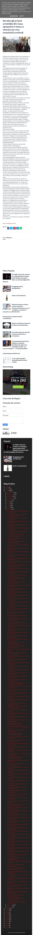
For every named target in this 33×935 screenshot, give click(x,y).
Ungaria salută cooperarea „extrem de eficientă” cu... (18, 548)
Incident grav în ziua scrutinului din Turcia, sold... (17, 518)
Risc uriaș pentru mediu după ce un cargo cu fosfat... (17, 885)
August (9, 500)
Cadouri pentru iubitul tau (11, 353)
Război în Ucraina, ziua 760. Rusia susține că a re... (16, 612)
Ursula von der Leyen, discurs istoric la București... (18, 845)
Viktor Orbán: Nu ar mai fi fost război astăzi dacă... (17, 798)
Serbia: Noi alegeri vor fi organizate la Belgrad (17, 882)
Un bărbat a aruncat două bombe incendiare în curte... (16, 707)
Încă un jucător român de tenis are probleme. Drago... (16, 740)
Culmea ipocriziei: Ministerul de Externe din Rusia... (16, 542)
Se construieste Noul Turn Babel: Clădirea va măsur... (16, 653)
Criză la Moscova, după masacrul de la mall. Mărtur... (17, 606)
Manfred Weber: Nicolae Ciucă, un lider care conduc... (18, 851)
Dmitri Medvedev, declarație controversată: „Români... (15, 734)
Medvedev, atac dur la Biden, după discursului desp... (16, 814)
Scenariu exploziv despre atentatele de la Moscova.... (18, 562)
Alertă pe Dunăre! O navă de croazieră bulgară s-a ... (18, 528)
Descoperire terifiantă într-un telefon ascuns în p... (17, 599)
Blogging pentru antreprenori (17, 287)
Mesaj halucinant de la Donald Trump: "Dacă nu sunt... (17, 717)
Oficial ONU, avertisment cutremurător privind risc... (18, 686)
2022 (7, 910)
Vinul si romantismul (19, 295)
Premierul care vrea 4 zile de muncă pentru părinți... (17, 673)
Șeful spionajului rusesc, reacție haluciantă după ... (16, 858)
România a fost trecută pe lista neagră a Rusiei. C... (18, 697)
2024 (7, 491)
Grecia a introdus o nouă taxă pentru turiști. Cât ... (17, 875)
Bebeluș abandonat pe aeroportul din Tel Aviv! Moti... (17, 821)
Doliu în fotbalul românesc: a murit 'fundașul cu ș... (16, 855)
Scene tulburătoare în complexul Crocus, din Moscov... (16, 623)
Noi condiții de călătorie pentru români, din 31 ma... (18, 586)
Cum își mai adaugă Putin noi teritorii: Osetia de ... (17, 713)
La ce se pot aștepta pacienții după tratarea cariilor (19, 360)
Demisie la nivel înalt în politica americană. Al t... (15, 865)
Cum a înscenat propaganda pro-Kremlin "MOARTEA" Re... (16, 683)
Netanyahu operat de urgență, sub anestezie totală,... (16, 515)
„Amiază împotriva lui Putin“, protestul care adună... (17, 700)
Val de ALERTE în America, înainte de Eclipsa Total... (17, 656)
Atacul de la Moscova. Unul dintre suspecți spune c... (16, 616)
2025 (7, 489)
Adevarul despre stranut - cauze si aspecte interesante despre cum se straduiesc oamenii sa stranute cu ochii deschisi (16, 308)
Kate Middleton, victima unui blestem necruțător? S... (17, 572)
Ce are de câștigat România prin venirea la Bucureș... (16, 868)
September (10, 498)
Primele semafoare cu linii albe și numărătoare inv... (16, 646)
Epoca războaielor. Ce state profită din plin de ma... (18, 801)
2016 (7, 921)
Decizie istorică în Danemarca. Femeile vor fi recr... (18, 750)
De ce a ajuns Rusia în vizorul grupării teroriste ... (17, 609)
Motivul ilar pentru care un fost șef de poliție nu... (17, 666)
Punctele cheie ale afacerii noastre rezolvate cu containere (21, 334)
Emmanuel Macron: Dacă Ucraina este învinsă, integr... (17, 744)
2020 (7, 914)
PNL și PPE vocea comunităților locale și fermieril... (18, 848)
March (9, 509)
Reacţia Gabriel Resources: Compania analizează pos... (17, 811)
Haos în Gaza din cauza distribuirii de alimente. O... (17, 522)
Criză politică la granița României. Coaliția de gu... (16, 579)
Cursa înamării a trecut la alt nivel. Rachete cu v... (16, 791)
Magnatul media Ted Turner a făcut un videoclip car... (18, 639)
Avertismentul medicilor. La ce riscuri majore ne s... (17, 737)
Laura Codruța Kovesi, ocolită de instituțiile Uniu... (16, 680)
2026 (7, 487)
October (9, 496)
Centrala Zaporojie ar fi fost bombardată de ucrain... (15, 757)
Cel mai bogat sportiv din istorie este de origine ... (17, 747)
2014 (7, 925)
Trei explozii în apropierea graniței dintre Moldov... (16, 538)
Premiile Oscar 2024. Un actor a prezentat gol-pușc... (16, 804)
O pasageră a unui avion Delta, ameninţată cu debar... (15, 535)
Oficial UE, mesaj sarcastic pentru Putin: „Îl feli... (16, 730)
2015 (7, 923)
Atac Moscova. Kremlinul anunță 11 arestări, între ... (17, 633)
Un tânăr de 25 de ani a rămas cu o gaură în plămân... (16, 720)
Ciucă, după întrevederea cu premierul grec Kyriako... (18, 835)
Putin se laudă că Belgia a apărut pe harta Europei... (17, 828)
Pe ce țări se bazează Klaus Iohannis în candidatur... (18, 767)
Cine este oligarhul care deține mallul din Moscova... (17, 596)
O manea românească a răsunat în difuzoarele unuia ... (16, 703)
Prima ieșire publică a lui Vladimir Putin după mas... (18, 626)
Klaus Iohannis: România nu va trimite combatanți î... (17, 781)
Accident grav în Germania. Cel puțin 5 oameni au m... (18, 545)
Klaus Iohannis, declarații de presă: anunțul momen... (17, 787)
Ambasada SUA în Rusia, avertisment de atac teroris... (17, 818)
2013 (7, 927)
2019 (7, 916)
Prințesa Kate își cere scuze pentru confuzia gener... (17, 794)
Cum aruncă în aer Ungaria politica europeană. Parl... (16, 784)
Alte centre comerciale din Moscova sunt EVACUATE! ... (17, 565)
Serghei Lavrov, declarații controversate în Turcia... (18, 889)
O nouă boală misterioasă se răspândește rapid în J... (15, 723)
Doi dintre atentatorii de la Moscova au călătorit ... (18, 555)
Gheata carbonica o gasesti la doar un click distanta (21, 324)
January (9, 907)
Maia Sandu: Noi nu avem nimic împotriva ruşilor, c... (15, 895)
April (8, 507)
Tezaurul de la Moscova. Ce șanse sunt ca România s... (18, 754)
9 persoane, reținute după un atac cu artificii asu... (17, 690)
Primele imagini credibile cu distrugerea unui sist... (18, 862)
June (8, 503)
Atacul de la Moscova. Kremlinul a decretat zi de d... (16, 582)
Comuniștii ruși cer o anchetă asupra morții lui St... (17, 872)
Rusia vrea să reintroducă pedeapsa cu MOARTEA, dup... (18, 559)
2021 (7, 912)
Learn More (14, 16)
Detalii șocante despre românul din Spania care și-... (17, 660)
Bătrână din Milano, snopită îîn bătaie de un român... (17, 825)
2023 (7, 908)
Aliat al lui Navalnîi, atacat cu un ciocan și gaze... (18, 774)
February (10, 905)
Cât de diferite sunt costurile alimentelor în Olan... (15, 643)
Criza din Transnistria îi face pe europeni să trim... (15, 899)
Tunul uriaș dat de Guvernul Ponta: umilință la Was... (17, 676)
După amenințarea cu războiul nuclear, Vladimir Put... (17, 761)
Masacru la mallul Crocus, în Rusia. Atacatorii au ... (16, 629)
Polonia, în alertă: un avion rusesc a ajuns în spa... (17, 592)
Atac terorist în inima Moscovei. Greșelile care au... (16, 589)
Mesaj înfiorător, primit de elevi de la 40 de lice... (18, 649)
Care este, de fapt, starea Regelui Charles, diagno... (16, 575)
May (8, 505)
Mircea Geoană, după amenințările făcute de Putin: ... (16, 892)
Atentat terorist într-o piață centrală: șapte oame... (17, 511)
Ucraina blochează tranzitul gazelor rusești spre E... (17, 693)
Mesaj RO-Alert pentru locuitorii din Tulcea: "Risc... (17, 602)
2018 (7, 918)
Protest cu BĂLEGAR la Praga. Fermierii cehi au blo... (18, 838)
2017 (7, 920)
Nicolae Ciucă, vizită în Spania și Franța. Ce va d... (18, 727)
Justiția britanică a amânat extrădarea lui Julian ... (17, 552)
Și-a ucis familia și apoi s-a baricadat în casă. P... (17, 710)
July (8, 502)
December (10, 492)
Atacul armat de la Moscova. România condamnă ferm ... (17, 619)
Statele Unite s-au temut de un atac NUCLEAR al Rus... (17, 808)
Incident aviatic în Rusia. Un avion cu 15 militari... (18, 777)
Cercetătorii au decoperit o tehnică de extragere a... (18, 663)
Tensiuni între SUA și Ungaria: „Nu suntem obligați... (16, 764)
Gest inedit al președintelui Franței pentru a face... (17, 902)
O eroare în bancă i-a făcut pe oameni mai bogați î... (17, 670)
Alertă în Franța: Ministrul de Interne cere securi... (17, 831)
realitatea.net (10, 223)
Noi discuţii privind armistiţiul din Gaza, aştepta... (17, 878)
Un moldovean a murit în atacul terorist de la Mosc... (18, 569)
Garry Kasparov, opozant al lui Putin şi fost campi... (17, 841)
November (10, 494)
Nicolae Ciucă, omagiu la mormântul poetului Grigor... (17, 636)
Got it (22, 16)
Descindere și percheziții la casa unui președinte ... (17, 525)
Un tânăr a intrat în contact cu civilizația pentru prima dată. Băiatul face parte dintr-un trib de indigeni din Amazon (16, 277)
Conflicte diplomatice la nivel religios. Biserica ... (17, 771)
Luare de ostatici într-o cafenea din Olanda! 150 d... (17, 532)
